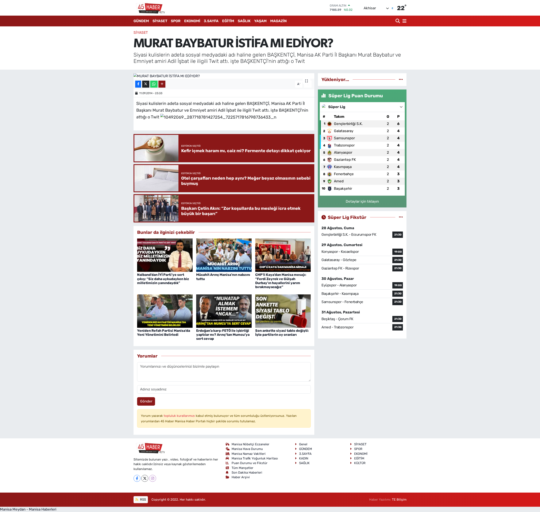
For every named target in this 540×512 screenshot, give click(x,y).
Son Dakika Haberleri (247, 472)
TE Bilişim (399, 499)
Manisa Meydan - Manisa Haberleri (28, 509)
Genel (303, 444)
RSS (142, 499)
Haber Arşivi (241, 477)
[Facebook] (137, 478)
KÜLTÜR (360, 463)
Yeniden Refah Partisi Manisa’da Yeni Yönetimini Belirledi (163, 333)
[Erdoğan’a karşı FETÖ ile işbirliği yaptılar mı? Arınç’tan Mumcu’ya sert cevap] (224, 311)
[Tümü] (401, 79)
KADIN (303, 458)
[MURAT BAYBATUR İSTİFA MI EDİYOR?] (224, 76)
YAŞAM (260, 21)
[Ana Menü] (404, 21)
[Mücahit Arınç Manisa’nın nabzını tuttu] (224, 255)
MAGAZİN (278, 21)
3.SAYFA (211, 21)
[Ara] (398, 21)
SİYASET (160, 21)
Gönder (146, 401)
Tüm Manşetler (242, 468)
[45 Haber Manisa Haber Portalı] (149, 8)
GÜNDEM (141, 21)
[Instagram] (152, 478)
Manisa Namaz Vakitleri (249, 454)
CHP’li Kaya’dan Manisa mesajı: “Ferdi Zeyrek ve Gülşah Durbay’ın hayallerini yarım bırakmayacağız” (280, 281)
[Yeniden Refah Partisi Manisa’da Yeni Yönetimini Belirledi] (165, 311)
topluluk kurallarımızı (180, 416)
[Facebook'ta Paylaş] (138, 84)
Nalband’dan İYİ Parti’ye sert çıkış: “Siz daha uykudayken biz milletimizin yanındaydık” (163, 279)
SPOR (176, 21)
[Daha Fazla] (161, 84)
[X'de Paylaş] (145, 84)
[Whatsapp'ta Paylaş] (154, 84)
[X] (144, 478)
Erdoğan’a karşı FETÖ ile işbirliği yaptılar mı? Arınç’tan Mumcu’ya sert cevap (223, 335)
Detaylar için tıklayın (362, 201)
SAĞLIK (244, 21)
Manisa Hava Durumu (247, 449)
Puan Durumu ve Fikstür (249, 463)
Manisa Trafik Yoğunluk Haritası (255, 458)
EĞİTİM (228, 21)
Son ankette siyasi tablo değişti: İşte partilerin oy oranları (282, 333)
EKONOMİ (192, 21)
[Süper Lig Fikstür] (401, 217)
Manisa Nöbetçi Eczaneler (250, 444)
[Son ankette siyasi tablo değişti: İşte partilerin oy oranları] (283, 311)
